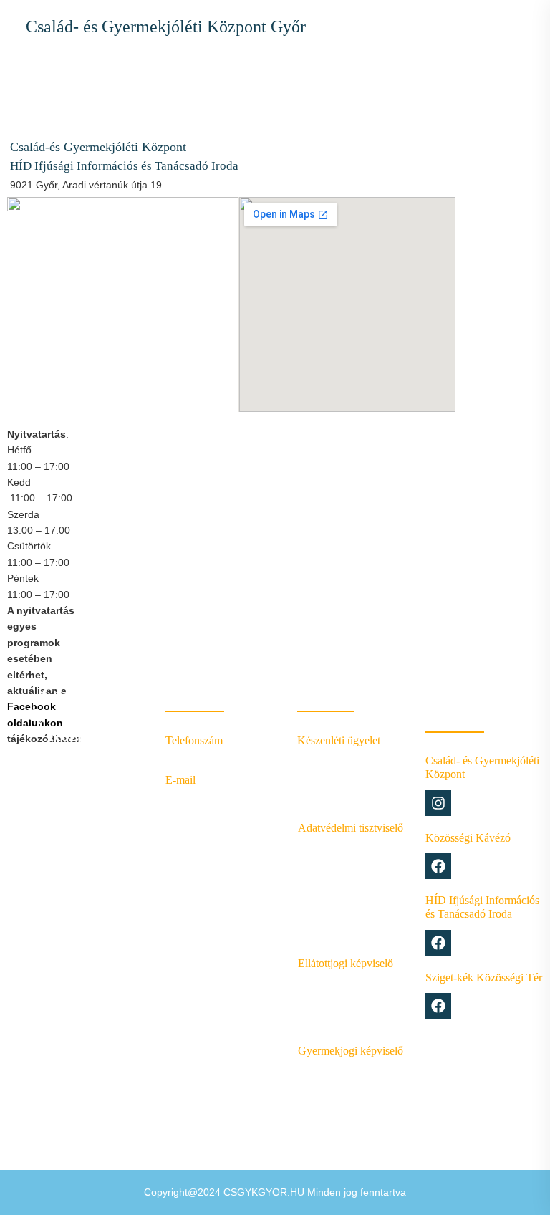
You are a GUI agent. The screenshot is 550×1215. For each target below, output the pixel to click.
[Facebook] (438, 866)
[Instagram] (438, 803)
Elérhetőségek (202, 826)
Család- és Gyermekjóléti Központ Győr (166, 26)
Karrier (182, 851)
